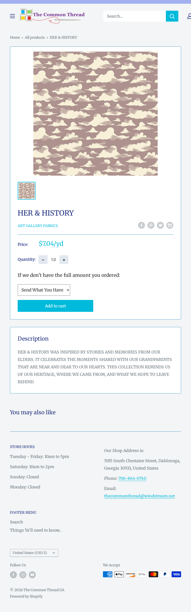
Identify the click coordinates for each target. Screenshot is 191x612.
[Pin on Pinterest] (150, 225)
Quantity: (27, 259)
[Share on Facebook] (141, 225)
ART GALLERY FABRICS (38, 226)
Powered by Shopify (26, 596)
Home (15, 37)
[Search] (172, 16)
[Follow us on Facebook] (13, 574)
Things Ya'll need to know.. (35, 530)
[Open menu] (12, 16)
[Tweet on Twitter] (160, 225)
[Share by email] (169, 225)
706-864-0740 (132, 478)
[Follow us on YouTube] (32, 574)
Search (16, 521)
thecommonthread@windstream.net (139, 495)
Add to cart (55, 305)
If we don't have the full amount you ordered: (69, 275)
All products (35, 37)
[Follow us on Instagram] (22, 574)
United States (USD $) (30, 553)
